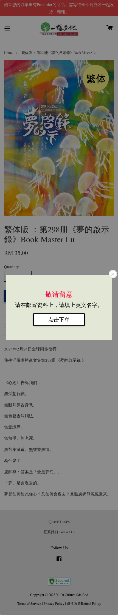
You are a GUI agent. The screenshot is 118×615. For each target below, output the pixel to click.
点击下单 (59, 319)
